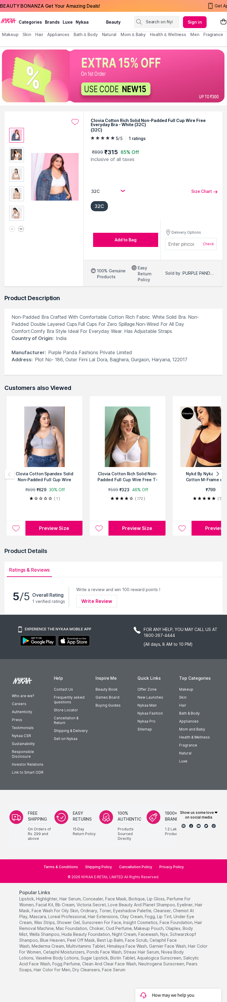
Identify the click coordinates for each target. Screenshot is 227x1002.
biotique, (137, 898)
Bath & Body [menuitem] (86, 34)
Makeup (186, 689)
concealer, (93, 898)
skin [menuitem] (26, 34)
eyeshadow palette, (132, 910)
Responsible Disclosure (23, 754)
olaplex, (173, 928)
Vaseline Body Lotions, (57, 957)
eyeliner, (185, 904)
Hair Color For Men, (52, 969)
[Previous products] (9, 474)
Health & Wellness (194, 737)
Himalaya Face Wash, (127, 946)
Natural (185, 753)
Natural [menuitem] (109, 34)
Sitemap (144, 729)
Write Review (96, 601)
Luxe (183, 761)
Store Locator (66, 710)
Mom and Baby (192, 729)
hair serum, (70, 898)
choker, (97, 928)
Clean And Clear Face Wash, (109, 963)
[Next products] (217, 474)
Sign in (195, 22)
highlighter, (47, 898)
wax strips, (45, 922)
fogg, (150, 916)
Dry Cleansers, (86, 969)
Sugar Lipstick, (95, 957)
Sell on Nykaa (65, 738)
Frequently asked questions (69, 699)
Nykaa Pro (146, 721)
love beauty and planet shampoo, (142, 904)
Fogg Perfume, (66, 963)
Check (208, 244)
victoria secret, (92, 904)
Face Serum (113, 969)
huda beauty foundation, (86, 934)
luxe (68, 22)
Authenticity (22, 712)
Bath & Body (189, 713)
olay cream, (132, 916)
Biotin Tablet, (123, 957)
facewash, (148, 934)
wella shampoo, (44, 934)
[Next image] (21, 229)
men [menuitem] (194, 34)
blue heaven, (53, 940)
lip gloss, (156, 898)
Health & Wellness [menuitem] (168, 34)
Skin (183, 697)
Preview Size (54, 528)
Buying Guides (108, 705)
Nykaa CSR (21, 735)
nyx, (164, 934)
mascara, (38, 916)
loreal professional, (67, 916)
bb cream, (65, 904)
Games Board (107, 697)
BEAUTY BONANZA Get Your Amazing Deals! (50, 6)
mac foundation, (72, 928)
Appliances (189, 721)
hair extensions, (103, 916)
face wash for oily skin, (55, 910)
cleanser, (162, 910)
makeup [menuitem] (10, 34)
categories (30, 22)
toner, (105, 910)
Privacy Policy (171, 867)
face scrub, (136, 940)
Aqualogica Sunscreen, (159, 957)
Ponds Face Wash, (104, 951)
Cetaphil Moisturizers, (64, 951)
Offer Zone (147, 689)
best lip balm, (110, 940)
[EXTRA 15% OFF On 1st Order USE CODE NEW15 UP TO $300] (113, 75)
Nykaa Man (147, 705)
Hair (182, 705)
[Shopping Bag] (223, 22)
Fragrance (188, 745)
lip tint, (164, 916)
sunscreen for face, (102, 922)
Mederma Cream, (48, 946)
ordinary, (89, 910)
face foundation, (176, 922)
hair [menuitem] (39, 34)
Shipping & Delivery (71, 730)
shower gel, (69, 922)
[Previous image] (12, 229)
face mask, (116, 898)
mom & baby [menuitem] (133, 34)
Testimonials (23, 728)
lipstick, (27, 898)
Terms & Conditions (60, 867)
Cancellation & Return (66, 720)
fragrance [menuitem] (213, 34)
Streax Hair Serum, (142, 951)
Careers (19, 704)
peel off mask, (81, 940)
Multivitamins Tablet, (86, 946)
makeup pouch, (149, 928)
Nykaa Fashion (150, 713)
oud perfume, (119, 928)
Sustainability (23, 743)
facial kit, (45, 904)
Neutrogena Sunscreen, (161, 963)
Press (17, 720)
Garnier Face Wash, (168, 946)
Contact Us (63, 689)
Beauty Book (106, 689)
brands (52, 22)
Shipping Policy (98, 867)
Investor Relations (27, 764)
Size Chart (201, 191)
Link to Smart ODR (27, 772)
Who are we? (23, 696)
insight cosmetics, (140, 922)
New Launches (150, 697)
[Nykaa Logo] (8, 20)
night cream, (124, 934)
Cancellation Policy (135, 867)
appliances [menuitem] (58, 34)
